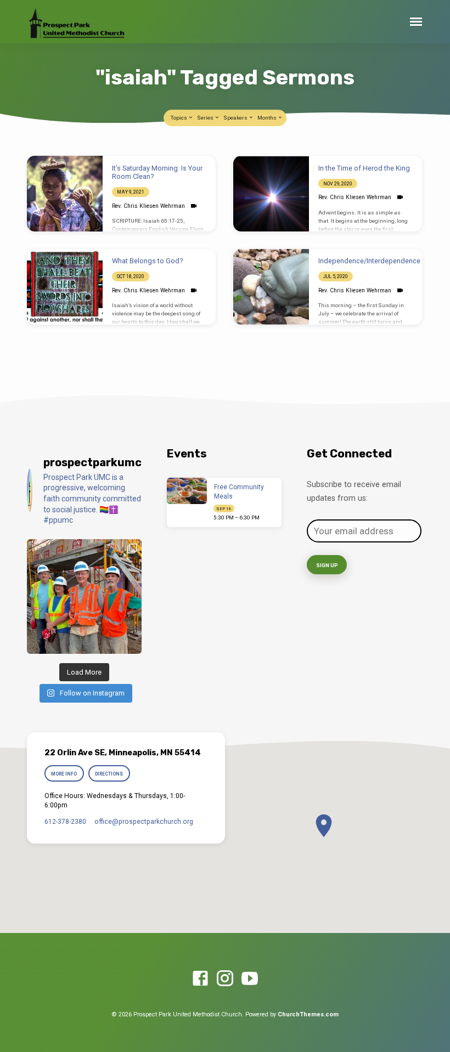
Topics (179, 118)
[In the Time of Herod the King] (271, 193)
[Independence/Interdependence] (271, 287)
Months (267, 118)
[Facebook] (200, 979)
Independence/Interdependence (369, 261)
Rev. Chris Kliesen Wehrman (148, 206)
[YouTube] (250, 979)
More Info (64, 774)
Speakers (236, 118)
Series (206, 118)
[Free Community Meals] (187, 491)
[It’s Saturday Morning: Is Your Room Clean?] (65, 193)
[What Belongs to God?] (65, 287)
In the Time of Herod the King (364, 168)
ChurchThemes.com (308, 1014)
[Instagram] (225, 979)
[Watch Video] (193, 206)
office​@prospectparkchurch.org (143, 821)
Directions (109, 774)
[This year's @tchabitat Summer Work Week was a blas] (84, 596)
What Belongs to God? (147, 261)
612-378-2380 (65, 821)
